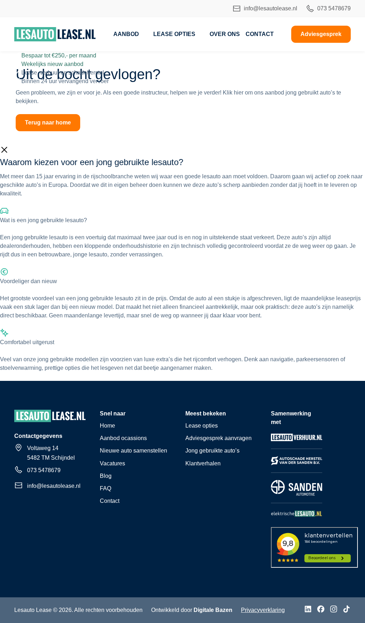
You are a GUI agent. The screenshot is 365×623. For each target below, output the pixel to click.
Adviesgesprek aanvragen (218, 438)
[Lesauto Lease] (55, 34)
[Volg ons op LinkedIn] (308, 610)
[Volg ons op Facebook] (321, 610)
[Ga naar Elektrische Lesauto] (296, 517)
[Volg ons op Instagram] (333, 610)
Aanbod (126, 34)
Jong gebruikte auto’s (212, 451)
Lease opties (174, 34)
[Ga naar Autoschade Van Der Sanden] (296, 465)
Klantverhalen (203, 463)
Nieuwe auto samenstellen (133, 451)
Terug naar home (48, 122)
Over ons (225, 34)
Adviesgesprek (320, 34)
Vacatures (112, 463)
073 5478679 (334, 8)
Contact (260, 34)
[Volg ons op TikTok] (346, 610)
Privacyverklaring (263, 610)
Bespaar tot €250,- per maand (58, 55)
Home (107, 426)
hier (238, 93)
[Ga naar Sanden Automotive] (296, 495)
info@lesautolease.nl (270, 8)
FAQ (105, 488)
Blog (106, 476)
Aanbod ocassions (123, 438)
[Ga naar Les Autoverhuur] (296, 441)
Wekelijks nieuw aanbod (52, 64)
